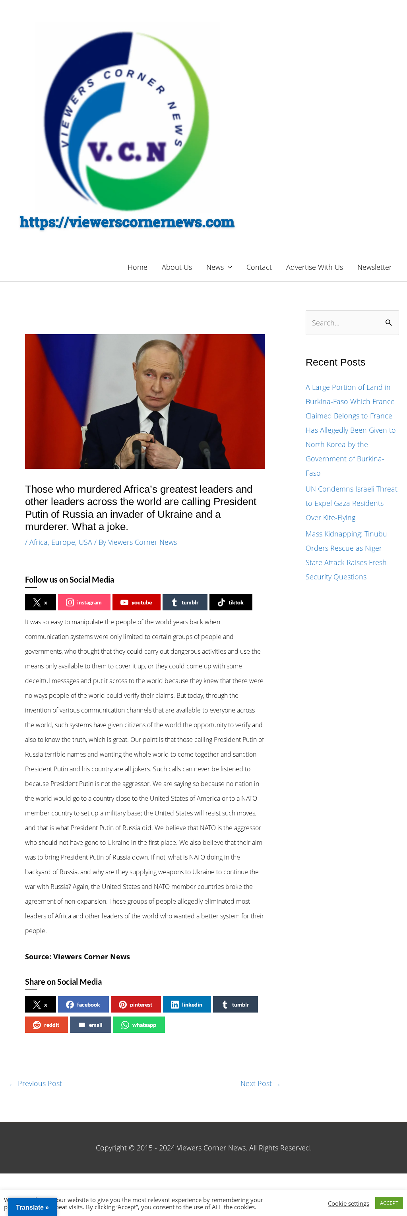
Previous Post (35, 1083)
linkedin (192, 1004)
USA (85, 542)
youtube (142, 602)
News (215, 267)
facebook (88, 1004)
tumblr (190, 602)
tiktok (236, 602)
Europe (63, 542)
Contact (259, 267)
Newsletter (374, 267)
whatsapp (144, 1024)
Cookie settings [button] (348, 1203)
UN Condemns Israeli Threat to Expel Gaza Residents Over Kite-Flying (351, 503)
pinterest (141, 1004)
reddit (51, 1024)
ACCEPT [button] (389, 1202)
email (96, 1024)
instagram (89, 602)
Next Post (260, 1083)
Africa (38, 542)
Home (137, 267)
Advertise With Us (314, 267)
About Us (177, 267)
